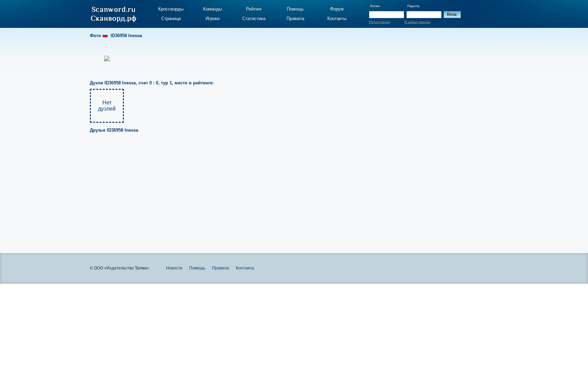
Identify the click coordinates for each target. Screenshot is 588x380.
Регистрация (379, 22)
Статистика (253, 18)
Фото (116, 35)
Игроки (212, 18)
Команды (212, 9)
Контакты (336, 18)
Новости (174, 268)
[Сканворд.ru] (113, 14)
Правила (295, 18)
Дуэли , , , (152, 82)
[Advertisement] (278, 188)
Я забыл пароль (417, 22)
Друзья (114, 130)
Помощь (295, 9)
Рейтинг (254, 9)
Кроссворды (170, 9)
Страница (171, 18)
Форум (337, 9)
